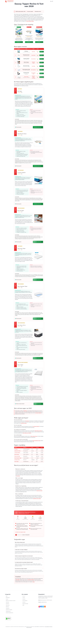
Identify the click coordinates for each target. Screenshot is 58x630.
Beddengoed (8, 597)
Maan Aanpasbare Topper (36, 440)
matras (34, 581)
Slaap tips (7, 606)
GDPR (23, 605)
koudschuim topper (24, 423)
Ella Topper (25, 410)
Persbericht (7, 603)
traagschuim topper (39, 490)
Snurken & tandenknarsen (9, 612)
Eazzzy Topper (16, 461)
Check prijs (41, 51)
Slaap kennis (7, 605)
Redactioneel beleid (25, 603)
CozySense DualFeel (38, 412)
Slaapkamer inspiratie (9, 609)
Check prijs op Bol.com (37, 127)
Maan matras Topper (34, 436)
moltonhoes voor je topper (37, 498)
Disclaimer (24, 602)
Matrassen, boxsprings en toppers (10, 600)
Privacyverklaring (25, 600)
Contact (24, 597)
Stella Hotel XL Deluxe (38, 430)
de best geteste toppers (30, 21)
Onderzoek (7, 602)
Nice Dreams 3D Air (17, 459)
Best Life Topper (17, 454)
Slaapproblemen (8, 611)
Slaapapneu (7, 608)
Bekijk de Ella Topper (38, 403)
